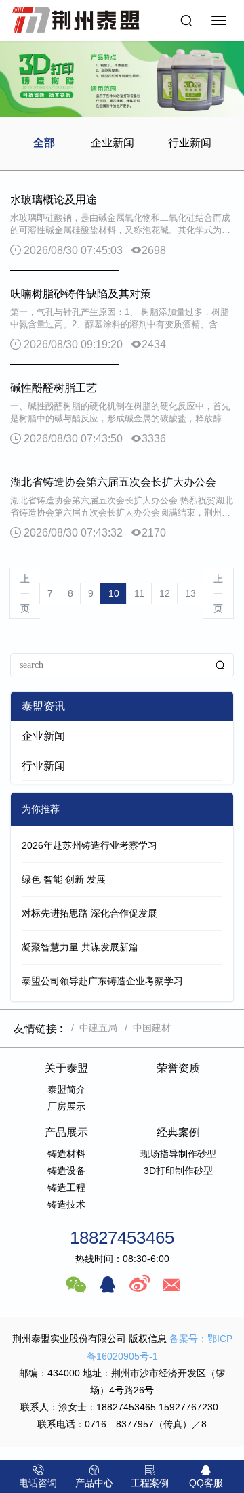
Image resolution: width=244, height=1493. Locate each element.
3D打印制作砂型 (178, 1170)
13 (190, 593)
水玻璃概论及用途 (53, 199)
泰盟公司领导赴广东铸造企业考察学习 (102, 980)
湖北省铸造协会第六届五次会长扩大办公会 (113, 482)
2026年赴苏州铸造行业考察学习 (89, 845)
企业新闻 (112, 142)
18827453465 (122, 1237)
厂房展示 (66, 1106)
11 (139, 593)
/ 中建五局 (91, 1027)
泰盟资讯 (43, 706)
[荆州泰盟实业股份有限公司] (76, 20)
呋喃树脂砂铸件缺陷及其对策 (80, 293)
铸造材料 (66, 1153)
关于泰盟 (66, 1068)
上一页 (25, 593)
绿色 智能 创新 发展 (64, 879)
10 (113, 593)
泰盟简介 (66, 1089)
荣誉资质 (178, 1068)
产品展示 (66, 1132)
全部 (44, 142)
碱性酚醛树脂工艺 (53, 388)
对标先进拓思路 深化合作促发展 (89, 913)
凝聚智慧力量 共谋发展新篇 (80, 947)
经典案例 (178, 1132)
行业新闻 (189, 142)
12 (164, 593)
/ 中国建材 (145, 1027)
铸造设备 (66, 1170)
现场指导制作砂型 (178, 1153)
